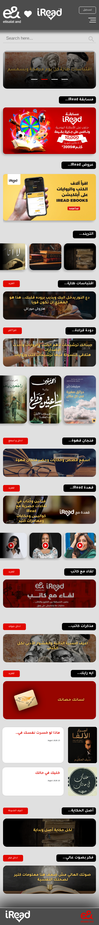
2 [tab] (55, 79)
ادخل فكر (13, 858)
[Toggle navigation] (92, 20)
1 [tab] (65, 79)
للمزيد (11, 488)
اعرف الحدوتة (15, 811)
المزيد (11, 284)
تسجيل (87, 10)
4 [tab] (34, 79)
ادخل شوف (14, 626)
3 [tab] (44, 79)
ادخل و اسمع (15, 441)
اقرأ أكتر (12, 331)
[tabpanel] (49, 70)
